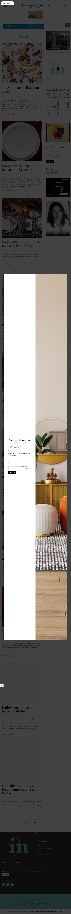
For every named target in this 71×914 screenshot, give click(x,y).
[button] (65, 277)
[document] (35, 457)
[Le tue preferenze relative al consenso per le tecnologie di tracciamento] (2, 685)
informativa (18, 466)
